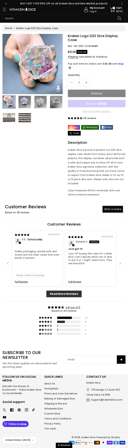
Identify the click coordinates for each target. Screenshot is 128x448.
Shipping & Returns (55, 403)
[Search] (119, 18)
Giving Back (51, 388)
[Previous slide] (6, 3)
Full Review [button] (21, 281)
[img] (22, 235)
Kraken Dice (89, 437)
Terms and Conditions (57, 418)
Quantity (74, 75)
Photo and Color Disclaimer (60, 393)
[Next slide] (122, 3)
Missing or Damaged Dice (59, 398)
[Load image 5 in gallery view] (9, 117)
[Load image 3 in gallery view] (40, 101)
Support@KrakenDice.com (107, 399)
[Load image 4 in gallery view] (56, 101)
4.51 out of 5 (73, 307)
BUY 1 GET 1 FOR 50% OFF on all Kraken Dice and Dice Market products (64, 3)
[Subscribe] (121, 359)
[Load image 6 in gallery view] (24, 117)
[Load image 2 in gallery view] (24, 101)
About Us (49, 383)
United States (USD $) (17, 440)
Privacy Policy (52, 423)
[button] (5, 9)
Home (8, 28)
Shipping (73, 56)
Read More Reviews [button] (64, 294)
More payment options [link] (96, 111)
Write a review (112, 209)
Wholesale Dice (53, 408)
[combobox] (64, 18)
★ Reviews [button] (64, 445)
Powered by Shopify (108, 437)
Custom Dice (52, 413)
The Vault (50, 428)
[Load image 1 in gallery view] (9, 101)
